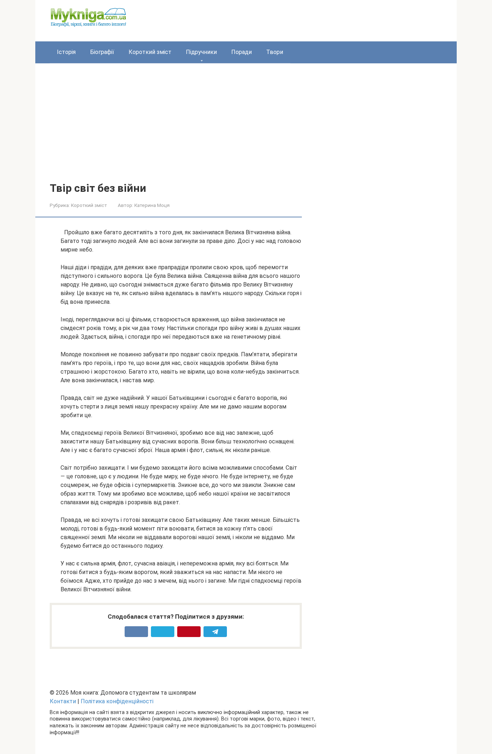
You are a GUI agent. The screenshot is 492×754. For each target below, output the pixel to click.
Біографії (102, 52)
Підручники (201, 52)
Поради (241, 52)
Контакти (63, 701)
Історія (66, 52)
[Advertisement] (246, 128)
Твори (274, 52)
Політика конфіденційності (117, 701)
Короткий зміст (150, 52)
